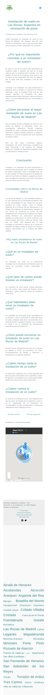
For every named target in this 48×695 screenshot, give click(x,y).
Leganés (10, 634)
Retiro (28, 653)
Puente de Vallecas (13, 653)
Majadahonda (33, 634)
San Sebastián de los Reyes (23, 668)
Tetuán (7, 677)
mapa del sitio (24, 517)
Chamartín (25, 605)
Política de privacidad (24, 515)
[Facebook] (22, 520)
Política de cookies (24, 513)
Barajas (7, 601)
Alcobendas (12, 590)
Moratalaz (38, 639)
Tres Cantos (12, 682)
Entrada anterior (13, 414)
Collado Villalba (32, 610)
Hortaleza (8, 624)
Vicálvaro (39, 682)
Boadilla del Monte (30, 601)
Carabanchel (10, 605)
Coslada (9, 615)
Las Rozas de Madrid (19, 629)
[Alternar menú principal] (40, 8)
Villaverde (27, 686)
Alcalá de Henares (17, 585)
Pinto (40, 643)
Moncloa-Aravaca (12, 639)
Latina (40, 629)
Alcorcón (37, 590)
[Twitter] (26, 520)
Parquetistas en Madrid (14, 34)
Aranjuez (10, 595)
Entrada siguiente (34, 414)
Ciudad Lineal (10, 610)
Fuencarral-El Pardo (33, 615)
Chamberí (38, 605)
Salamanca (38, 653)
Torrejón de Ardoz (30, 677)
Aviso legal (24, 510)
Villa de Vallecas (12, 686)
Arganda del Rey (31, 595)
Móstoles (10, 643)
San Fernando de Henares (23, 661)
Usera (28, 682)
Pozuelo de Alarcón (18, 648)
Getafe (39, 620)
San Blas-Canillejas (13, 656)
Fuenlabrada (13, 620)
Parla (27, 643)
